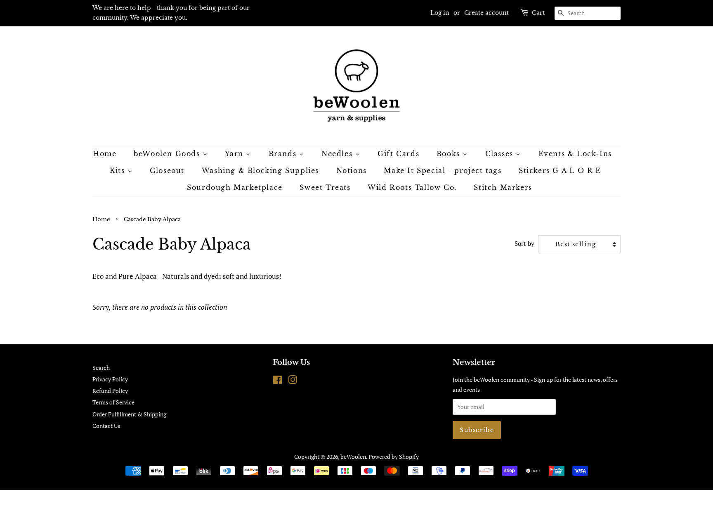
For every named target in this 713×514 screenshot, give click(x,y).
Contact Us (106, 426)
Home (104, 154)
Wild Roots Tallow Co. (412, 187)
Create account (486, 12)
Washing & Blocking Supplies (260, 170)
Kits (118, 170)
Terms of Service (113, 402)
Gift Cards (398, 154)
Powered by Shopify (393, 456)
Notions (351, 170)
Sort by (524, 243)
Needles (338, 154)
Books (450, 154)
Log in (439, 12)
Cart (538, 12)
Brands (284, 154)
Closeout (167, 170)
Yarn (235, 154)
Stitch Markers (503, 187)
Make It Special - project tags (442, 170)
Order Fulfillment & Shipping (129, 414)
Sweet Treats (325, 187)
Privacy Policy (110, 379)
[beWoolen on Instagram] (292, 381)
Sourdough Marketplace (235, 187)
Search (101, 367)
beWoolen (353, 456)
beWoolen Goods (168, 154)
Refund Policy (110, 391)
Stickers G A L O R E (560, 170)
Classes (500, 154)
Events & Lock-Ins (575, 154)
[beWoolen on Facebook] (277, 381)
